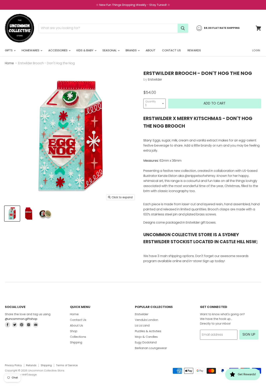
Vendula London (146, 320)
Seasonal (109, 50)
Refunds (31, 365)
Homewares (31, 50)
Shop (73, 331)
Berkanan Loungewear (151, 348)
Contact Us (171, 50)
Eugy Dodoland (146, 342)
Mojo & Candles (146, 337)
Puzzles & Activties (148, 331)
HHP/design (29, 374)
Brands (131, 50)
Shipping (76, 342)
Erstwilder (155, 79)
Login (256, 50)
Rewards (194, 50)
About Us (76, 325)
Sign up (248, 334)
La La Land (142, 325)
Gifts (9, 50)
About (150, 50)
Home (9, 63)
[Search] (183, 28)
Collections (78, 337)
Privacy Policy (13, 365)
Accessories (58, 50)
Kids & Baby (85, 50)
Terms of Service (67, 365)
